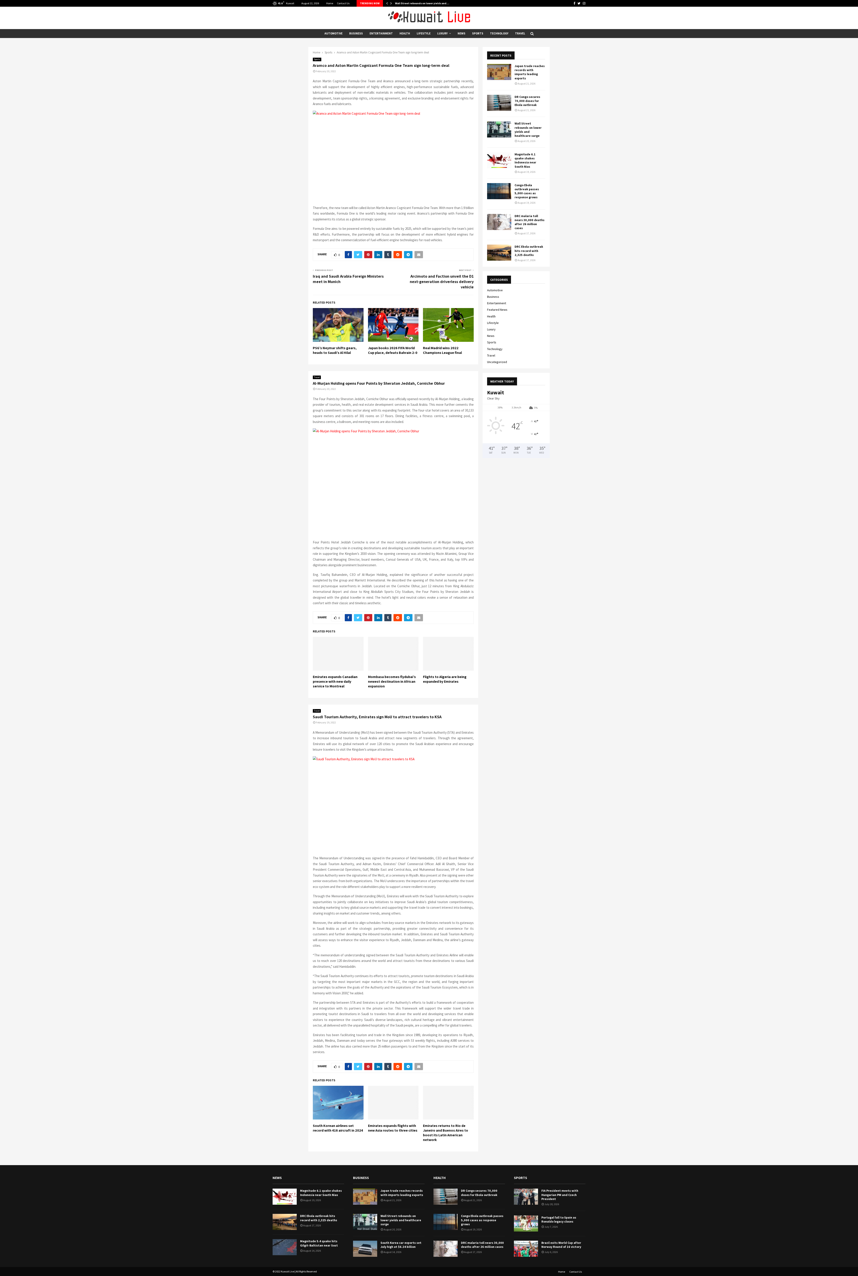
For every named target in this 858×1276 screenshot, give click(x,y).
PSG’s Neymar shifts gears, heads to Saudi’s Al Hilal (335, 350)
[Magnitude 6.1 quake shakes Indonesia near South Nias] (499, 160)
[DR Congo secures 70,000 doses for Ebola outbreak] (499, 103)
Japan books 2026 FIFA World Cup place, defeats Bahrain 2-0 (392, 350)
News (461, 33)
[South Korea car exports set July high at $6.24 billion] (365, 1249)
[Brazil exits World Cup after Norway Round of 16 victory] (526, 1249)
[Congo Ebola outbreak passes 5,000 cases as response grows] (499, 191)
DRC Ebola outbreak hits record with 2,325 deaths (529, 251)
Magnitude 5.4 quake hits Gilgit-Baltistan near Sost (319, 1243)
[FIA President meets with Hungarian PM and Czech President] (526, 1197)
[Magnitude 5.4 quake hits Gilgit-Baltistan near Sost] (285, 1247)
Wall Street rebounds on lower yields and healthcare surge (528, 129)
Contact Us (343, 3)
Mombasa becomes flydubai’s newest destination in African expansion (392, 681)
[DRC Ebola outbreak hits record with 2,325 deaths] (499, 253)
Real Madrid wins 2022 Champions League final (442, 350)
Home (329, 3)
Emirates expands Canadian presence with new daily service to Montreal (335, 681)
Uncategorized (497, 362)
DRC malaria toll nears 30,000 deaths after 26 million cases (530, 222)
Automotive (333, 33)
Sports (477, 33)
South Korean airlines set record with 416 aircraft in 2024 (338, 1128)
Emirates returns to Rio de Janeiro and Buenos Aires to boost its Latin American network (445, 1132)
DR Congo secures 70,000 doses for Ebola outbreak (527, 101)
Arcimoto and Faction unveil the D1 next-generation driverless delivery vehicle (442, 281)
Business (356, 33)
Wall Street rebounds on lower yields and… (422, 3)
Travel (520, 33)
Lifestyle (424, 33)
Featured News (497, 310)
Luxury (442, 33)
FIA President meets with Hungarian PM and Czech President (559, 1195)
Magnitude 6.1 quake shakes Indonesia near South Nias (525, 160)
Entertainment (381, 33)
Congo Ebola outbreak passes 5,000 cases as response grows (527, 191)
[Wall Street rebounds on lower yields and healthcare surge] (499, 129)
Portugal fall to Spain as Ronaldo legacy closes (558, 1219)
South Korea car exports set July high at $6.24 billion (401, 1245)
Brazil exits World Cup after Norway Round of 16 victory (561, 1245)
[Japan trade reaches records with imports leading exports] (499, 72)
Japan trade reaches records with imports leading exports (530, 72)
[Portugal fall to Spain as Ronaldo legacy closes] (526, 1223)
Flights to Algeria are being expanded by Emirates (445, 679)
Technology (499, 33)
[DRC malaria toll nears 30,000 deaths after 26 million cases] (499, 222)
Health (405, 33)
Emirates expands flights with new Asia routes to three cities (392, 1128)
